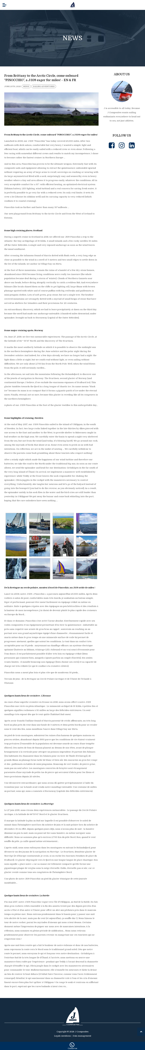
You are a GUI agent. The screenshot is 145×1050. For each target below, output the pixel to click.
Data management (82, 1036)
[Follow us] (112, 145)
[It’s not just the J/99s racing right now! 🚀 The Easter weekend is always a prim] (121, 172)
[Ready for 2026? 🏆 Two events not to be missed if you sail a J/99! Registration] (121, 361)
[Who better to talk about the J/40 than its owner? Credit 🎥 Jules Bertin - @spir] (121, 323)
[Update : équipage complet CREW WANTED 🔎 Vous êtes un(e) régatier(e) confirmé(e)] (121, 210)
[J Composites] (72, 4)
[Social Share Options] (105, 188)
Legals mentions (62, 1036)
